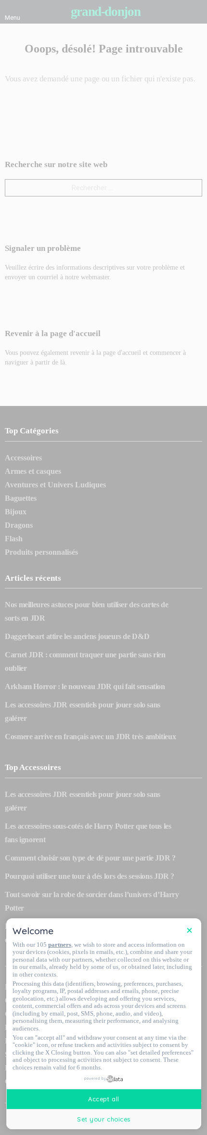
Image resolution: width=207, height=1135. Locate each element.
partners (59, 944)
